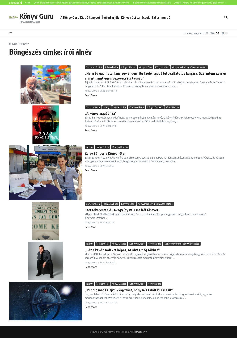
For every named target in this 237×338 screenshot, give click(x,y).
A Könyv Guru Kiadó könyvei (80, 17)
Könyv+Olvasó (154, 107)
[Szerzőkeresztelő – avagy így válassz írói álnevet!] (45, 221)
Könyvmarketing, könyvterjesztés (189, 67)
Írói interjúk (110, 17)
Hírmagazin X (140, 332)
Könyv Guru (36, 16)
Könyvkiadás (161, 67)
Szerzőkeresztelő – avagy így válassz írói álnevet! (122, 210)
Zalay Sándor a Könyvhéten (105, 153)
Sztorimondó (161, 17)
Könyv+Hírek (145, 67)
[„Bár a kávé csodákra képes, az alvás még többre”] (45, 261)
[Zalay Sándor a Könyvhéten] (45, 172)
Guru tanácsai (93, 107)
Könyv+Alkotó (128, 67)
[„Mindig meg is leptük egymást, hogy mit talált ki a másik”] (45, 301)
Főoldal (13, 43)
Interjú (107, 107)
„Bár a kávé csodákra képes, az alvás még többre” (122, 250)
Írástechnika (111, 67)
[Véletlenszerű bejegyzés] (217, 33)
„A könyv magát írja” (101, 113)
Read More (91, 95)
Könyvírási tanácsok (135, 17)
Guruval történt (94, 67)
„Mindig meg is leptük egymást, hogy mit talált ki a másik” (129, 290)
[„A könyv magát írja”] (45, 124)
